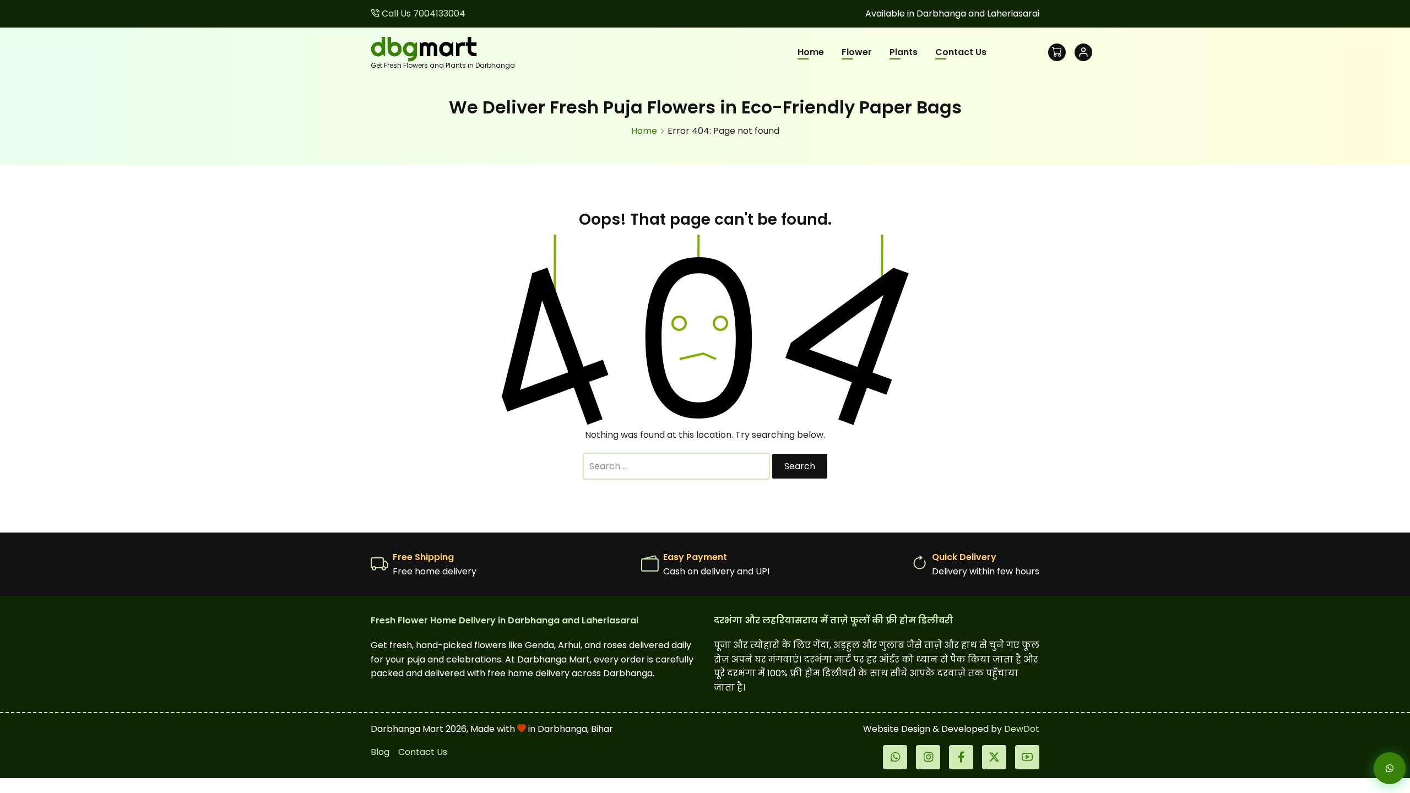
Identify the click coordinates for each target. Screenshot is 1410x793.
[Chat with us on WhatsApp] (1380, 768)
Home (811, 52)
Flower (857, 52)
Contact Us (960, 52)
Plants (904, 52)
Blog (380, 752)
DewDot (1021, 729)
